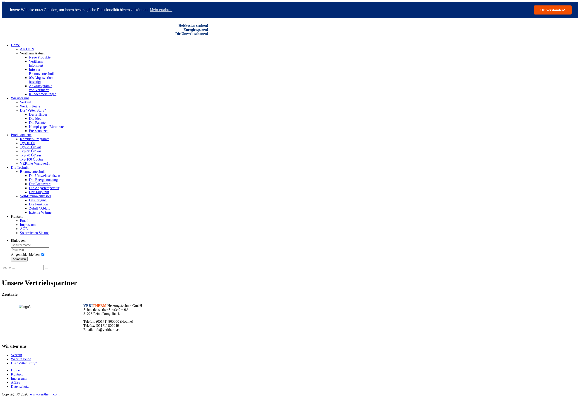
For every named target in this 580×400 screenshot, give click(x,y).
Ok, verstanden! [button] (552, 10)
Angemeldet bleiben (25, 254)
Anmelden (19, 259)
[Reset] (46, 268)
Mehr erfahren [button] (161, 10)
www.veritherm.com (44, 394)
